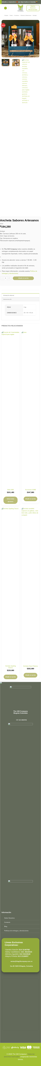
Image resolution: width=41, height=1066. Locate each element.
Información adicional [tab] (8, 295)
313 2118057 (22, 956)
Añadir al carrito (23, 278)
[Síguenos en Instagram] (19, 717)
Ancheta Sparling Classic (10, 666)
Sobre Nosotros (9, 918)
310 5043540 (24, 954)
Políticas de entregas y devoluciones (16, 930)
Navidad (34, 15)
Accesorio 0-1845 (30, 489)
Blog (5, 926)
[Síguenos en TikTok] (21, 717)
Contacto (7, 922)
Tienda (11, 15)
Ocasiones (16, 15)
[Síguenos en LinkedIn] (23, 717)
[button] (5, 8)
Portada (6, 15)
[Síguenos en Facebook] (17, 717)
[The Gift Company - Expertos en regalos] (20, 8)
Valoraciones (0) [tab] (7, 299)
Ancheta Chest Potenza (30, 666)
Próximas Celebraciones (26, 15)
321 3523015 (26, 952)
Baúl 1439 (10, 489)
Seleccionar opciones (10, 500)
